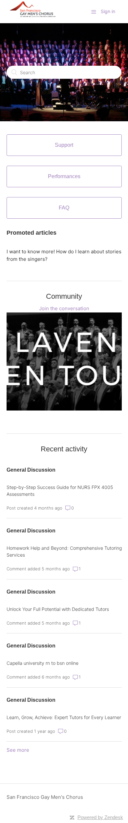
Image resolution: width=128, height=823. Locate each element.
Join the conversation (64, 308)
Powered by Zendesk (100, 817)
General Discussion (31, 470)
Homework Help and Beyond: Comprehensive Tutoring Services (64, 551)
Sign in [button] (108, 11)
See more (18, 750)
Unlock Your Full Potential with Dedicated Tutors (58, 609)
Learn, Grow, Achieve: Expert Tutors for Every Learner (64, 717)
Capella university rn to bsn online (42, 663)
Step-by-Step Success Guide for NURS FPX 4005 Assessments (60, 490)
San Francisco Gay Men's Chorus (45, 797)
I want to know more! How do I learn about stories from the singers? (64, 255)
